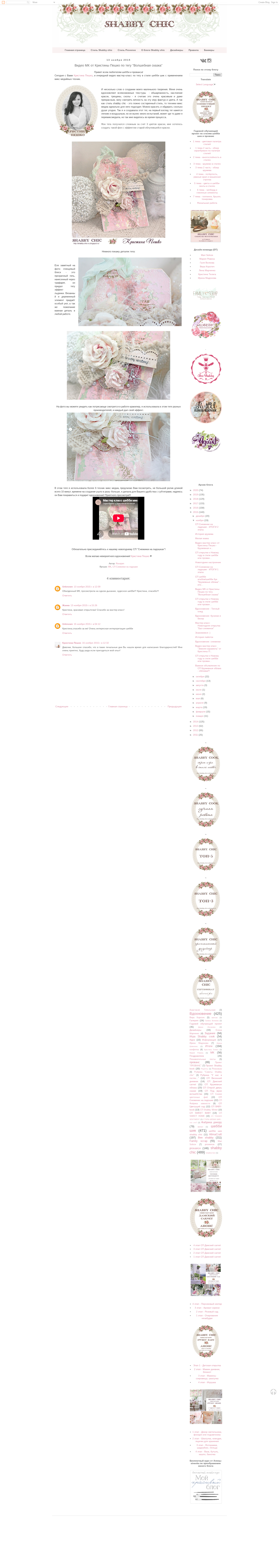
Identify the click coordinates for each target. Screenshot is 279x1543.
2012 (196, 730)
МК (109, 567)
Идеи (192, 1039)
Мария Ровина (207, 258)
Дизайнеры (176, 50)
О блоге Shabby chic (153, 50)
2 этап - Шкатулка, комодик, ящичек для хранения (207, 1440)
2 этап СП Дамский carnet (207, 1253)
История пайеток (204, 637)
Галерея (194, 1020)
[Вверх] (273, 1394)
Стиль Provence (127, 50)
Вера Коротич (207, 266)
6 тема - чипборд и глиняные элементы (207, 191)
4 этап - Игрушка (207, 1382)
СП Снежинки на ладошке (125, 567)
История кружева (204, 534)
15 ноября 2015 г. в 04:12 (87, 624)
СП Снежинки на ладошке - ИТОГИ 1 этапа (206, 570)
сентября (201, 681)
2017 (196, 503)
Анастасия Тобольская (202, 1010)
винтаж (214, 1018)
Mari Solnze (207, 255)
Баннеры (209, 50)
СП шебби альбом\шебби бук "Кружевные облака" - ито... (207, 580)
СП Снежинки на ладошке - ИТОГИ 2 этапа (206, 527)
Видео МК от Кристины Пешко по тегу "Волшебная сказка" (207, 592)
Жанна (66, 605)
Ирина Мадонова (207, 278)
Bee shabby (205, 1137)
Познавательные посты (203, 1059)
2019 (196, 494)
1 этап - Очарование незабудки (207, 1316)
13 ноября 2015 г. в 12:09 (87, 586)
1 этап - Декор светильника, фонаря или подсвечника (207, 1433)
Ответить (67, 595)
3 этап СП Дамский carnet (207, 1249)
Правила (194, 50)
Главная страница (75, 50)
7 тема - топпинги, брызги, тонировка (207, 197)
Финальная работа (207, 203)
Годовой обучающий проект (206, 1023)
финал (200, 1127)
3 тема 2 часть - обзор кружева (207, 168)
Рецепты (204, 1069)
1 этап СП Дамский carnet (207, 1256)
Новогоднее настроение (208, 562)
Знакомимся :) (202, 632)
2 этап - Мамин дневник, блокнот (207, 1370)
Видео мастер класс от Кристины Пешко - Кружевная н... (207, 546)
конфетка (194, 1049)
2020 (196, 490)
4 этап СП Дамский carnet (207, 1245)
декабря (200, 516)
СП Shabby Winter (209, 1110)
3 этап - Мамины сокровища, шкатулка (207, 1377)
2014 (196, 721)
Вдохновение (200, 1014)
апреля (200, 702)
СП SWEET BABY (200, 1113)
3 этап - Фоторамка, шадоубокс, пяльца (207, 1446)
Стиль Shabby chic (101, 50)
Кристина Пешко (83, 75)
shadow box (210, 1153)
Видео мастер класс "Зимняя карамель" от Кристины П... (208, 649)
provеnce (209, 1144)
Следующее (61, 706)
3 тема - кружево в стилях (207, 163)
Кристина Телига (207, 274)
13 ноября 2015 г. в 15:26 (84, 605)
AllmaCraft (215, 1134)
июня (199, 694)
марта (199, 707)
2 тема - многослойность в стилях (207, 158)
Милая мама (202, 538)
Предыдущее (175, 706)
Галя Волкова (207, 262)
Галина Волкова (212, 1021)
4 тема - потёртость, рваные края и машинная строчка (207, 177)
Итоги (208, 1046)
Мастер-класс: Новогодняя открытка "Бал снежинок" (207, 626)
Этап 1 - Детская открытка (207, 1365)
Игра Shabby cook (202, 1036)
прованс (195, 1062)
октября (200, 676)
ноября (200, 520)
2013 (196, 726)
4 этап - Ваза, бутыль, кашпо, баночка (207, 1453)
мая (198, 698)
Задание (210, 1033)
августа (200, 685)
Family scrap (198, 1141)
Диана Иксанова (206, 1027)
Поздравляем (197, 1056)
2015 (196, 512)
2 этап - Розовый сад (207, 1311)
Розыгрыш (217, 1069)
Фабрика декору (211, 1122)
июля (199, 689)
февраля (201, 711)
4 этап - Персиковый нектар (207, 1304)
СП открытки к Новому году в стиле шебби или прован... (207, 555)
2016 (196, 507)
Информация (209, 1039)
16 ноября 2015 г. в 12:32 (95, 643)
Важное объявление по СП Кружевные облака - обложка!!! (208, 668)
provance (195, 1148)
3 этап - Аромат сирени (207, 1307)
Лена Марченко (207, 270)
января (200, 716)
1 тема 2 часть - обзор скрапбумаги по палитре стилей (207, 151)
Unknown (67, 586)
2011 (196, 734)
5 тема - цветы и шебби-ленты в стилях (207, 184)
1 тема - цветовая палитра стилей (207, 142)
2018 (196, 499)
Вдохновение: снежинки (208, 641)
